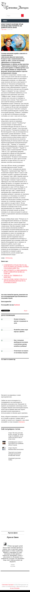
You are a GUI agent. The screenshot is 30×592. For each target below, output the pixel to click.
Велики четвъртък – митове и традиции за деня (21, 321)
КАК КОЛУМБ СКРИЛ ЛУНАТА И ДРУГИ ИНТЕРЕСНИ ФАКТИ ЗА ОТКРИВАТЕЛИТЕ (15, 280)
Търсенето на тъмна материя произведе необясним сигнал (14, 453)
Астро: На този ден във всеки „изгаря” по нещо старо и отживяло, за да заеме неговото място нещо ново (15, 436)
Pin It (25, 311)
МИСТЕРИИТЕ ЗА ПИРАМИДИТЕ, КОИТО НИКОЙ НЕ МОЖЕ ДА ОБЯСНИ (15, 272)
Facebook (17, 305)
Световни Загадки (7, 584)
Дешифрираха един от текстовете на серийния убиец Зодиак (15, 443)
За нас (12, 588)
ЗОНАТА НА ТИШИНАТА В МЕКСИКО (13, 276)
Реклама (16, 588)
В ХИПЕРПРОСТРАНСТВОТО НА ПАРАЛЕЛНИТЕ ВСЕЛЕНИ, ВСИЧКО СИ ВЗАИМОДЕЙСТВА (16, 266)
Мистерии (4, 29)
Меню (5, 21)
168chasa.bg (8, 258)
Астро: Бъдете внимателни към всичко (16, 448)
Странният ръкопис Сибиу (14, 459)
